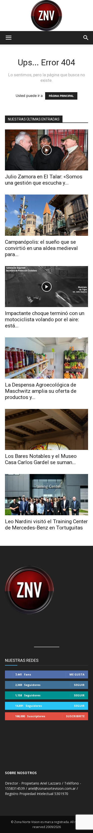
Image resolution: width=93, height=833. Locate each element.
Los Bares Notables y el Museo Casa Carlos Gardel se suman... (41, 459)
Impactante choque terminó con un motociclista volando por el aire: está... (44, 319)
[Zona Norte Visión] (46, 15)
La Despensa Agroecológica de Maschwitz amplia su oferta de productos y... (40, 391)
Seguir (79, 685)
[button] (8, 37)
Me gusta (77, 674)
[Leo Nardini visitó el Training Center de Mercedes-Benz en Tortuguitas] (46, 494)
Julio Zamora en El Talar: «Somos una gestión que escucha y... (43, 180)
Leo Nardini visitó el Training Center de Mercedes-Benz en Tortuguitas (46, 524)
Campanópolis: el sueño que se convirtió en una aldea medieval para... (41, 248)
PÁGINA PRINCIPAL (61, 96)
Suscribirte (75, 716)
